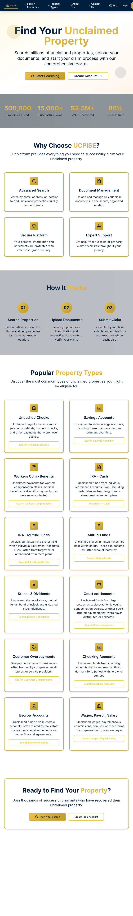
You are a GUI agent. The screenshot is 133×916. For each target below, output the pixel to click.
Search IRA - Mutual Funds (34, 562)
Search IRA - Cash (99, 503)
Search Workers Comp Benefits (34, 503)
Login (125, 5)
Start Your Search (50, 816)
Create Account (85, 76)
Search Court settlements (99, 625)
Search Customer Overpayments (34, 679)
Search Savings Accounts (99, 440)
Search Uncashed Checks (34, 444)
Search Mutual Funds (99, 558)
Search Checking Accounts (99, 683)
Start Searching (47, 76)
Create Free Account (86, 816)
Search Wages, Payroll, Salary (99, 738)
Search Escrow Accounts (34, 742)
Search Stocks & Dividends (34, 616)
